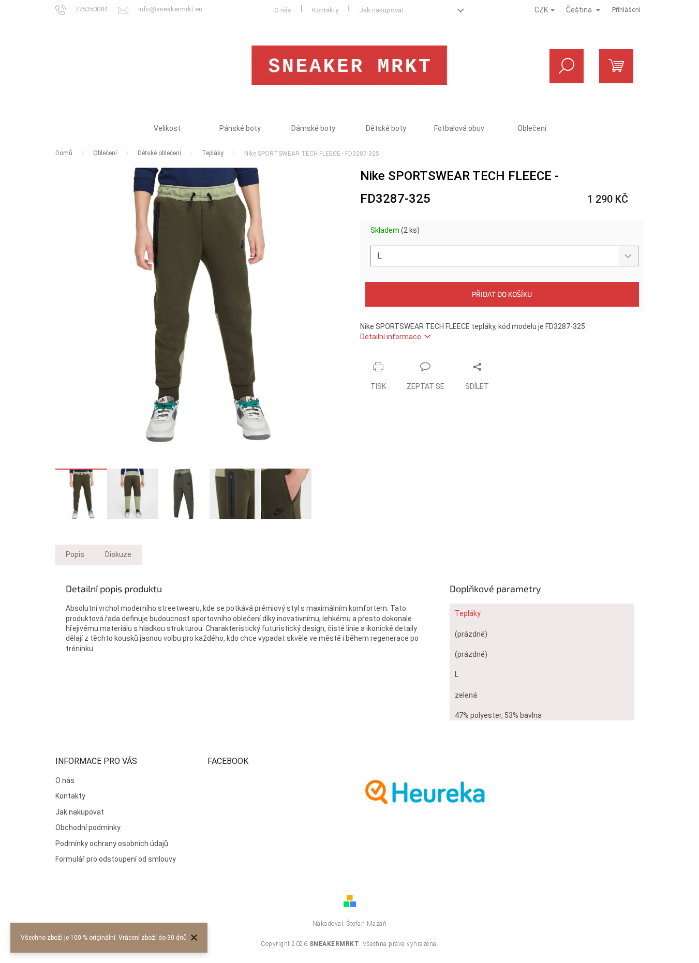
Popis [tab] (75, 554)
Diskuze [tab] (118, 554)
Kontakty (325, 10)
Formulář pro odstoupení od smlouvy (115, 859)
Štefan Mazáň (366, 923)
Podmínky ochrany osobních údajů (111, 843)
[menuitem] (167, 128)
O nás (282, 10)
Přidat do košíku (502, 294)
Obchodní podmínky (88, 827)
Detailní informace (390, 337)
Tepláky (468, 613)
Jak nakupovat (381, 10)
